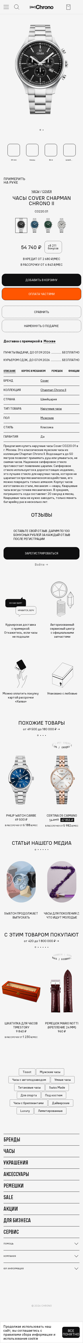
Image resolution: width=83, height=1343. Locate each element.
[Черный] (21, 225)
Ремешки (14, 1185)
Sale (8, 1197)
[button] (38, 735)
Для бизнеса (17, 1220)
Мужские (47, 418)
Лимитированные (50, 1111)
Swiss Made (57, 1087)
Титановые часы (29, 1087)
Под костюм (53, 1095)
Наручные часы (51, 409)
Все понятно (71, 1332)
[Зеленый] (48, 225)
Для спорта (29, 1095)
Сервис (11, 1231)
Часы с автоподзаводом (29, 1080)
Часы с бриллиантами (29, 1103)
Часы (9, 1151)
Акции (11, 1208)
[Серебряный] (62, 225)
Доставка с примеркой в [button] (30, 341)
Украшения (16, 1162)
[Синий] (35, 225)
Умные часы (62, 1080)
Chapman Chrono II (53, 390)
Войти (39, 565)
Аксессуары (16, 1174)
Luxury (25, 1111)
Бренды (12, 1139)
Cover (45, 381)
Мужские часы (50, 1072)
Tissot (27, 1072)
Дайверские (60, 1103)
